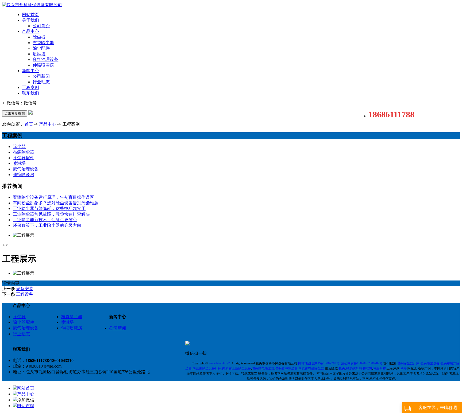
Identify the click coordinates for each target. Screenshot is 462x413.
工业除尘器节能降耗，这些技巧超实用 (49, 208)
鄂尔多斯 (352, 368)
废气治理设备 (45, 59)
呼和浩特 (365, 368)
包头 (341, 368)
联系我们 (30, 93)
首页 (29, 124)
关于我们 (30, 20)
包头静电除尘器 (263, 368)
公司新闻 (41, 76)
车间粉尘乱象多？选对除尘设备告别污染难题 (55, 203)
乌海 (403, 368)
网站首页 (30, 14)
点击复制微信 (14, 113)
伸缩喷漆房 (43, 65)
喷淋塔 (39, 54)
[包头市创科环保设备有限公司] (32, 4)
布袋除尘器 (43, 42)
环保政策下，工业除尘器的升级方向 (47, 225)
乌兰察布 (379, 368)
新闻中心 (30, 70)
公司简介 (41, 26)
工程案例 (30, 87)
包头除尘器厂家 (408, 363)
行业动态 (41, 82)
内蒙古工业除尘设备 (236, 368)
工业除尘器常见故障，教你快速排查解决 (51, 214)
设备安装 (24, 288)
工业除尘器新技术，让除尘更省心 (45, 219)
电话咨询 (25, 405)
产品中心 (30, 31)
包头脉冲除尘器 (286, 368)
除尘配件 (41, 48)
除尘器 (39, 37)
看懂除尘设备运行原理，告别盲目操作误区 (53, 197)
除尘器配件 (23, 157)
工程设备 (24, 294)
